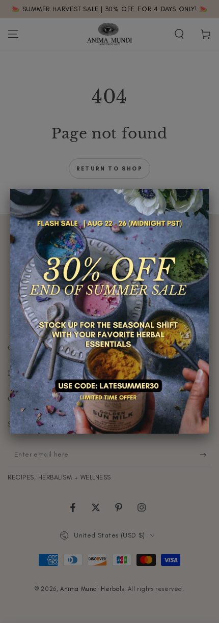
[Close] (209, 189)
